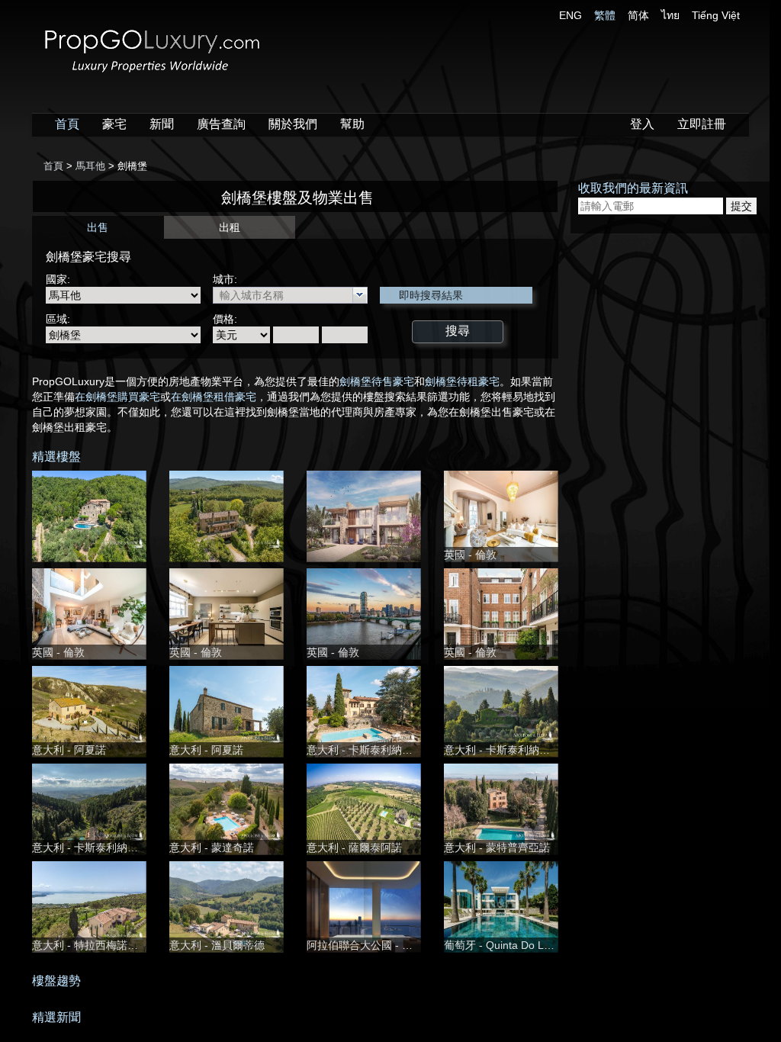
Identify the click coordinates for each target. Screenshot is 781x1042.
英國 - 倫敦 (470, 554)
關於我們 (292, 123)
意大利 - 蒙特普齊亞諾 (497, 847)
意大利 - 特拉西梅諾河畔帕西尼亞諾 (117, 945)
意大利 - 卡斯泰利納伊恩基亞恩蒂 (386, 750)
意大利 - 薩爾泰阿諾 (354, 847)
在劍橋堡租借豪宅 (213, 397)
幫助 (352, 123)
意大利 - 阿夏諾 (69, 750)
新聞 (161, 123)
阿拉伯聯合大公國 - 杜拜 (365, 945)
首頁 (67, 123)
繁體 (604, 15)
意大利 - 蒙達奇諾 (211, 847)
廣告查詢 (221, 123)
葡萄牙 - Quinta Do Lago (503, 945)
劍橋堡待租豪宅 (462, 381)
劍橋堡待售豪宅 (376, 381)
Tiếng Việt (716, 15)
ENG (570, 15)
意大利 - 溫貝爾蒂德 (217, 945)
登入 (642, 123)
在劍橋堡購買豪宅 (117, 397)
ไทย (670, 15)
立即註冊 (701, 123)
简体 (638, 15)
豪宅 (114, 123)
